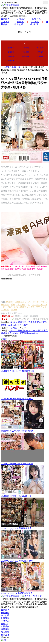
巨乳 (28, 302)
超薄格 (23, 307)
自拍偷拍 (11, 56)
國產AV (20, 22)
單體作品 (20, 302)
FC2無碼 (35, 22)
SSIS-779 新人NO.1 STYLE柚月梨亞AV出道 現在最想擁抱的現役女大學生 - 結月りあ (24, 70)
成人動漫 (34, 24)
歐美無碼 (19, 24)
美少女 (36, 302)
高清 (16, 307)
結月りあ (10, 302)
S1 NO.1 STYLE (35, 307)
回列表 (13, 328)
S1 (29, 305)
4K (4, 307)
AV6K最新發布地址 (18, 16)
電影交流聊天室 (22, 319)
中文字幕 (25, 52)
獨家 (10, 307)
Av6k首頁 (5, 67)
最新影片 (5, 19)
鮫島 (13, 305)
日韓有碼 (36, 19)
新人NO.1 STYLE (39, 305)
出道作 (14, 310)
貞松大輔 (21, 305)
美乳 (43, 302)
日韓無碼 (21, 19)
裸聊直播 (11, 61)
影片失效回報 (34, 275)
